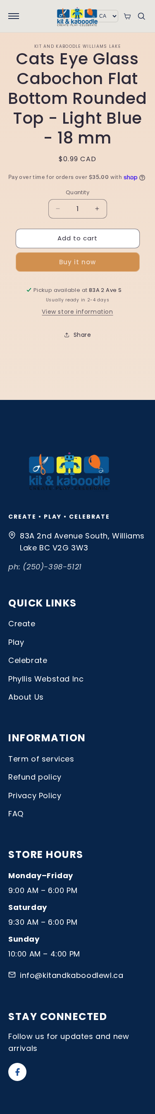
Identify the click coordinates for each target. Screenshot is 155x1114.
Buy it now (77, 262)
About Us (26, 697)
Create (22, 623)
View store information (77, 312)
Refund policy (35, 777)
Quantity (77, 192)
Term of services (41, 759)
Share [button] (82, 335)
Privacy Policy (34, 795)
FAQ (16, 813)
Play (16, 642)
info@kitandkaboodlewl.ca (71, 975)
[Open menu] (13, 16)
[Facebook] (17, 1072)
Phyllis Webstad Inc (45, 679)
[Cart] (127, 16)
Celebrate (27, 660)
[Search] (141, 16)
